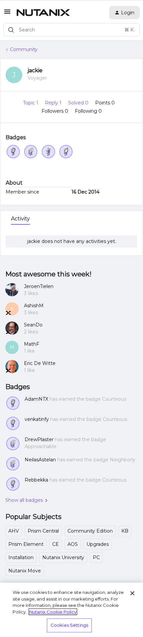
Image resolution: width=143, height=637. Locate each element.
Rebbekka (36, 480)
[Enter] (11, 29)
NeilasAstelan (40, 460)
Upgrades (97, 544)
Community (24, 49)
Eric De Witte (40, 363)
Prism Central (43, 531)
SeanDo (33, 325)
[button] (7, 14)
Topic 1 (31, 103)
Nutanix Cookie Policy (52, 611)
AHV (13, 531)
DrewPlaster (39, 439)
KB (124, 531)
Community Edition (90, 531)
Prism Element (26, 544)
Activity (20, 218)
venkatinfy (37, 419)
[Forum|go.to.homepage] (43, 12)
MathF (31, 344)
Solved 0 (79, 103)
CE (55, 544)
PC (96, 557)
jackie (35, 70)
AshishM (34, 306)
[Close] (132, 593)
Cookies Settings (69, 625)
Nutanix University (63, 557)
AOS (73, 544)
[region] (71, 610)
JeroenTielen (39, 286)
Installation (21, 557)
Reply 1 (54, 103)
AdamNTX (36, 399)
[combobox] (71, 29)
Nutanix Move (24, 571)
